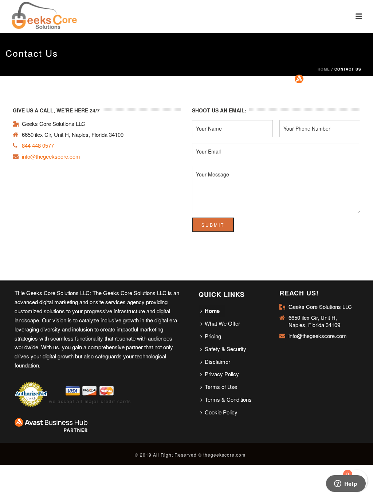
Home (324, 69)
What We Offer (222, 323)
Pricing (213, 336)
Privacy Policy (222, 374)
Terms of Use (221, 386)
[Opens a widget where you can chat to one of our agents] (346, 484)
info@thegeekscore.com (51, 156)
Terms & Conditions (228, 399)
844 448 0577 (38, 145)
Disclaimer (217, 361)
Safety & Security (225, 349)
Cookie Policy (221, 412)
